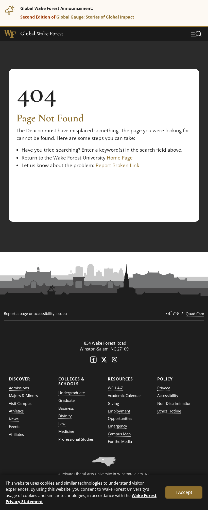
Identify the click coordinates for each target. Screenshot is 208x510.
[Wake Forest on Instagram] (114, 361)
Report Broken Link (117, 165)
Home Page (120, 157)
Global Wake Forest (41, 33)
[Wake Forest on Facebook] (93, 361)
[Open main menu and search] (196, 33)
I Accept (184, 492)
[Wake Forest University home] (10, 34)
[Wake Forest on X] (104, 361)
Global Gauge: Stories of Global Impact (95, 17)
